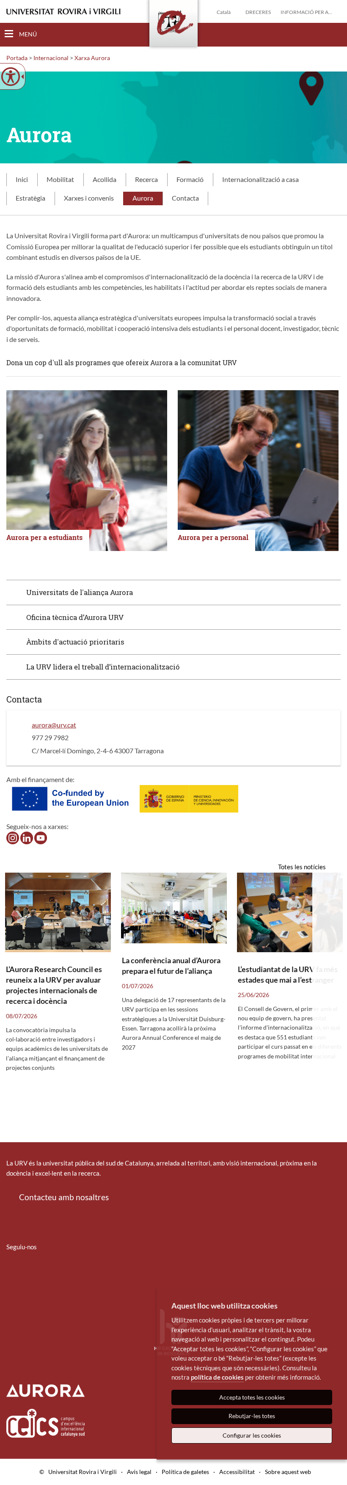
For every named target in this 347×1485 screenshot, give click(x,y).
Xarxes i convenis (89, 198)
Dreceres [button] (258, 12)
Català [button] (224, 12)
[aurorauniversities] (12, 837)
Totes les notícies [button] (302, 867)
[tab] (21, 180)
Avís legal (139, 1471)
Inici (22, 179)
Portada (17, 57)
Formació (190, 179)
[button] (334, 34)
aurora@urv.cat (54, 725)
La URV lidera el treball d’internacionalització (103, 667)
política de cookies (217, 1377)
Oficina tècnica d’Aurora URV (75, 617)
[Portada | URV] (173, 25)
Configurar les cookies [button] (252, 1435)
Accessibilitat (237, 1471)
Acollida (104, 179)
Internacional (51, 57)
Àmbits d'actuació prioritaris (75, 642)
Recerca (146, 179)
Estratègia (30, 198)
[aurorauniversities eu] (26, 837)
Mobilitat (60, 179)
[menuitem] (11, 1271)
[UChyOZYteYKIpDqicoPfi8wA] (40, 837)
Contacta (185, 198)
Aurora (142, 198)
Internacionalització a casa (260, 179)
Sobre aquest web (288, 1471)
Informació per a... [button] (306, 12)
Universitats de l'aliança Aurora (79, 592)
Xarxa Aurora (92, 57)
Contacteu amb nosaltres (64, 1197)
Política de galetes (185, 1471)
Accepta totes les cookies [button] (252, 1397)
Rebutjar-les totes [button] (252, 1415)
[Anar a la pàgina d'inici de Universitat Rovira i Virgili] (63, 11)
